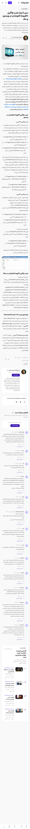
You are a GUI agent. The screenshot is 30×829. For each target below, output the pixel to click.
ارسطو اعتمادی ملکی (17, 37)
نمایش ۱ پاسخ (19, 446)
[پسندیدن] (23, 444)
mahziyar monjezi (20, 512)
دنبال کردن (15, 375)
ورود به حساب (15, 425)
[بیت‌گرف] (25, 3)
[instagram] (24, 402)
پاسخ (19, 444)
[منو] (18, 2)
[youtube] (16, 402)
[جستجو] (2, 2)
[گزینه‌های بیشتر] (3, 359)
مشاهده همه (8, 649)
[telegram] (20, 402)
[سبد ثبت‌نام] (6, 2)
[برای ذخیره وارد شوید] (6, 38)
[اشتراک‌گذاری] (3, 38)
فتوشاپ (25, 364)
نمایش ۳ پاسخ (19, 598)
